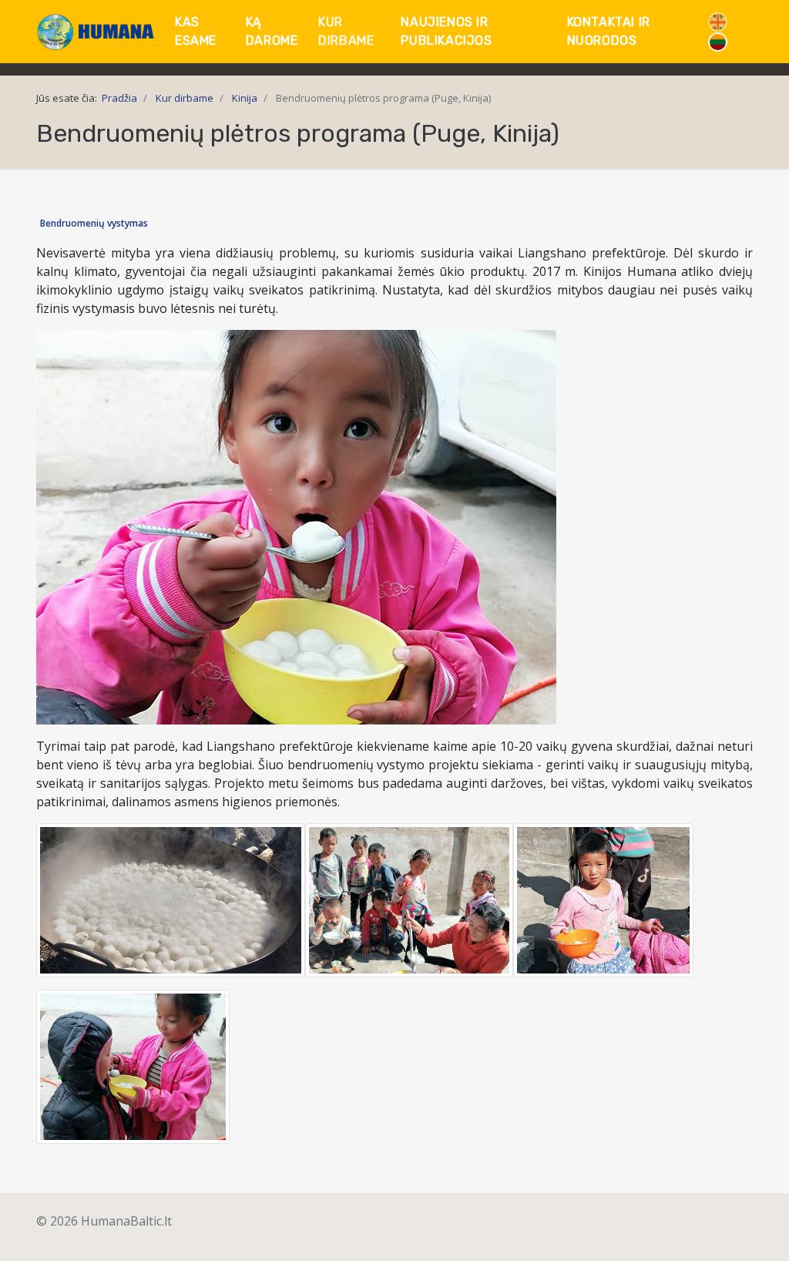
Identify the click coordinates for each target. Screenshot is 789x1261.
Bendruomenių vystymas (94, 223)
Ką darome (272, 31)
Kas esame (196, 31)
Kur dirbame (346, 31)
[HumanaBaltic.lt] (96, 32)
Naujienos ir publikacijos (446, 31)
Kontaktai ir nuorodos (608, 31)
